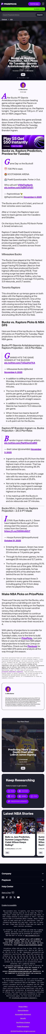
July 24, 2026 (23, 762)
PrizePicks (27, 638)
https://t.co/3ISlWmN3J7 (17, 531)
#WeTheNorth (25, 185)
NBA (11, 19)
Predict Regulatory (23, 1026)
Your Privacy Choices (23, 1022)
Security (23, 1018)
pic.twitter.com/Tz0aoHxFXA (19, 362)
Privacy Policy (23, 1006)
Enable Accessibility (9, 905)
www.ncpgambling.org (32, 935)
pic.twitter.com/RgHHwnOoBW (20, 443)
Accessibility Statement (23, 1014)
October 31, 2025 (12, 540)
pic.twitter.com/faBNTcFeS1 (18, 187)
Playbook (4, 19)
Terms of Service (23, 1010)
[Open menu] (43, 4)
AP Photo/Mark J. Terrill (23, 764)
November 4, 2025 (33, 197)
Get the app (34, 4)
